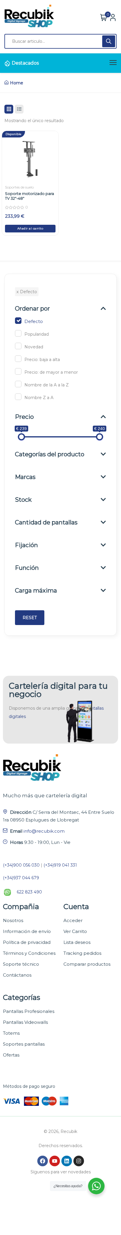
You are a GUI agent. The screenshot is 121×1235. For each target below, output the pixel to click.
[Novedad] (18, 346)
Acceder (73, 920)
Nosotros (13, 920)
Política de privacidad (27, 942)
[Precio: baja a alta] (18, 358)
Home (16, 83)
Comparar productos (86, 964)
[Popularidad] (18, 333)
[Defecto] (18, 320)
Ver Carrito (75, 931)
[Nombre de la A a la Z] (18, 384)
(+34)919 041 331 (60, 865)
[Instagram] (78, 1161)
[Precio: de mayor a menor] (18, 371)
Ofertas (11, 1055)
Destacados (25, 63)
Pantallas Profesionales (28, 1011)
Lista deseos (76, 942)
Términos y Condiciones (29, 953)
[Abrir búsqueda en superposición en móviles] (60, 41)
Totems (11, 1033)
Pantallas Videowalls (25, 1022)
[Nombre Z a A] (18, 396)
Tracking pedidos (82, 953)
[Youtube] (54, 1161)
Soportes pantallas (24, 1044)
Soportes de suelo (19, 187)
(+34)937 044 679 (21, 877)
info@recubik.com (44, 831)
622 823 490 (29, 892)
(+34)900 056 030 (21, 865)
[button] (30, 228)
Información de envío (27, 931)
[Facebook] (42, 1161)
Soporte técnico (21, 964)
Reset (30, 617)
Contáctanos (17, 975)
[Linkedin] (66, 1161)
